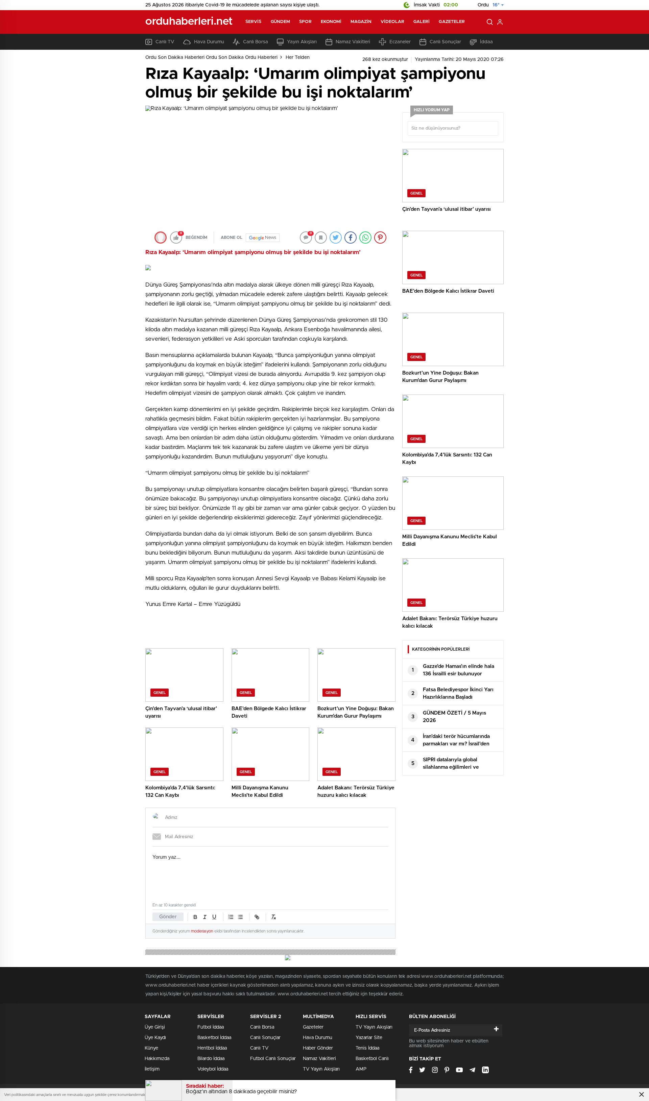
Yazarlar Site (369, 1037)
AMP (361, 1069)
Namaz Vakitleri (353, 42)
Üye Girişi (155, 1027)
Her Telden (298, 57)
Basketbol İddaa (214, 1037)
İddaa (486, 42)
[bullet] (240, 917)
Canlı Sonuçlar (445, 42)
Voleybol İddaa (212, 1069)
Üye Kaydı (155, 1037)
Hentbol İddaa (212, 1048)
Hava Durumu (209, 42)
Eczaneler (400, 42)
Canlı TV (164, 42)
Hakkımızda (157, 1058)
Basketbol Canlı (372, 1058)
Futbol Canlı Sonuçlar (273, 1058)
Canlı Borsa (255, 42)
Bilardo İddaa (210, 1058)
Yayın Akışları (302, 42)
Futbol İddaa (210, 1027)
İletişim (152, 1069)
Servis (253, 22)
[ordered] (231, 917)
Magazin (361, 22)
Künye (151, 1048)
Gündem (280, 22)
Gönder (168, 916)
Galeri (421, 22)
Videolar (392, 22)
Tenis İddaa (367, 1048)
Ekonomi (331, 22)
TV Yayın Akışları (321, 1069)
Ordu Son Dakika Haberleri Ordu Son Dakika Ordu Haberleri (211, 57)
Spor (305, 22)
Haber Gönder (318, 1048)
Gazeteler (452, 22)
